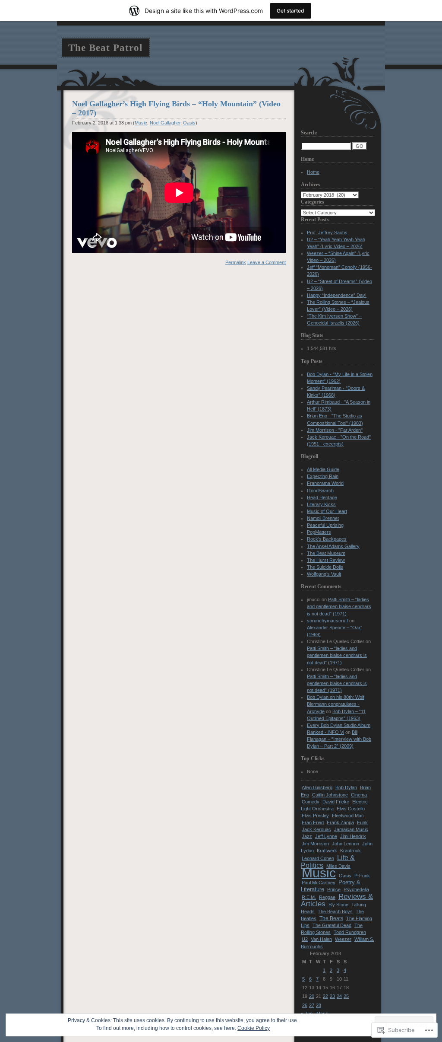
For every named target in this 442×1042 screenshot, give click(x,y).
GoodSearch (320, 490)
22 (325, 996)
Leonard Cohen (318, 858)
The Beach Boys (335, 911)
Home (313, 172)
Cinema (359, 794)
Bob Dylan (346, 787)
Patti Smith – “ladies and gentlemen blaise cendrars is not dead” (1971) (339, 606)
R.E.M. (309, 897)
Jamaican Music (351, 829)
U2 (305, 939)
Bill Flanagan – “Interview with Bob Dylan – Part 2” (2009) (339, 739)
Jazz (307, 836)
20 (311, 996)
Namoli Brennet (323, 518)
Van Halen (321, 939)
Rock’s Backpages (327, 539)
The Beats (331, 918)
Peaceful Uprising (325, 525)
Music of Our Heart (327, 511)
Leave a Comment (266, 262)
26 (304, 1005)
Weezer (343, 939)
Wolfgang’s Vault (324, 574)
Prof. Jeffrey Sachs (327, 232)
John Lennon (345, 843)
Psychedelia (356, 889)
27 (311, 1005)
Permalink (235, 262)
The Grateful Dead (332, 925)
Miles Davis (338, 866)
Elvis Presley (315, 815)
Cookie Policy (253, 1028)
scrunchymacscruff (327, 620)
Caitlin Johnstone (330, 794)
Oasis (189, 122)
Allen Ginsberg (317, 787)
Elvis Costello (351, 808)
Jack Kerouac (316, 829)
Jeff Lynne (326, 836)
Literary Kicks (321, 504)
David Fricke (335, 801)
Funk (362, 822)
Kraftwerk (327, 850)
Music (141, 122)
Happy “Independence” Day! (336, 295)
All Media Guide (323, 469)
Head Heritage (322, 497)
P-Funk (362, 875)
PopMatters (319, 532)
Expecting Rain (322, 476)
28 (318, 1005)
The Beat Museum (326, 553)
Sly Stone (338, 904)
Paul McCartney (318, 882)
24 (339, 996)
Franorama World (325, 483)
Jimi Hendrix (353, 836)
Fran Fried (313, 822)
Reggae (327, 897)
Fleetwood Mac (348, 815)
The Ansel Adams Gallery (333, 546)
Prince (334, 889)
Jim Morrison (315, 843)
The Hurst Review (326, 560)
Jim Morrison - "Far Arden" (335, 430)
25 (346, 996)
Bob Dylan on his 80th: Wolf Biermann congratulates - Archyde (335, 704)
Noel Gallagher (165, 122)
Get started (290, 10)
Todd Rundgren (350, 932)
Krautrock (350, 850)
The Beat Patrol (105, 47)
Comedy (310, 801)
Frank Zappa (340, 822)
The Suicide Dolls (325, 567)
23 (332, 996)
